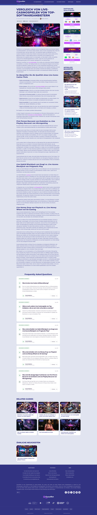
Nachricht (78, 1)
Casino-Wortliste (52, 471)
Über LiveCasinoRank (69, 471)
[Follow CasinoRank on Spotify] (77, 492)
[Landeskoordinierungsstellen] (53, 503)
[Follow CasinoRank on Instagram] (68, 492)
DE (17, 492)
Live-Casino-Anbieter (40, 86)
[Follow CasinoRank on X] (71, 492)
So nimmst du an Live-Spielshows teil (31, 479)
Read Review (72, 26)
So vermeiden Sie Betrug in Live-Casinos (31, 475)
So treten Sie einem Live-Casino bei (31, 471)
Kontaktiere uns (69, 477)
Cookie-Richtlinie (30, 513)
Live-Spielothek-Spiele (49, 1)
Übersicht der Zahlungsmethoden (52, 475)
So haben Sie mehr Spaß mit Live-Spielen (31, 473)
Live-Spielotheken (37, 1)
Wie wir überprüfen (70, 473)
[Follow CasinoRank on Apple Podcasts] (79, 492)
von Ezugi (28, 174)
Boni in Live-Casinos (52, 473)
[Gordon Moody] (60, 503)
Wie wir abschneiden (69, 475)
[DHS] (48, 503)
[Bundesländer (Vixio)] (42, 503)
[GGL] (32, 503)
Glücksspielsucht (52, 477)
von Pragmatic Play (38, 187)
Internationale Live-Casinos (52, 479)
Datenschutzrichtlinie (48, 513)
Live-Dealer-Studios (61, 1)
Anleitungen (70, 1)
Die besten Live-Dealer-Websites (35, 114)
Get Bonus (72, 24)
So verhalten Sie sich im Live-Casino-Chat (31, 477)
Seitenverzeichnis (66, 513)
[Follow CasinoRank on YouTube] (74, 492)
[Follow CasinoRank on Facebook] (66, 492)
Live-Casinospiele (32, 62)
